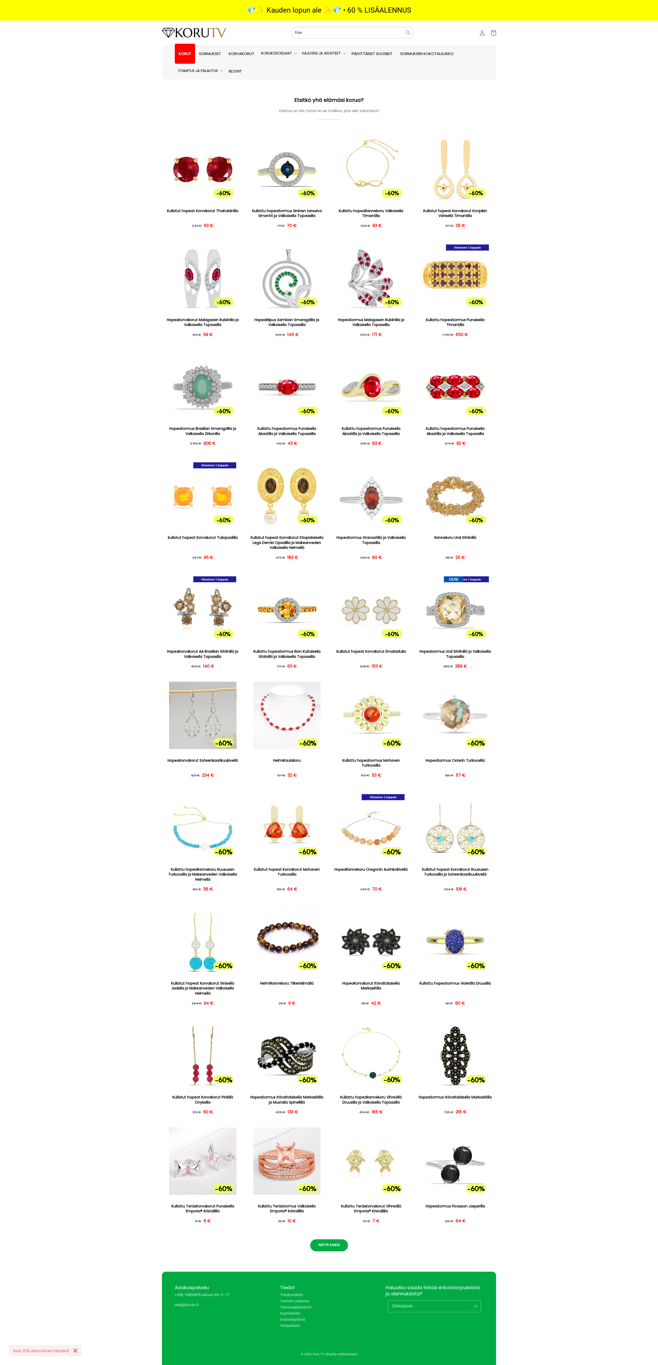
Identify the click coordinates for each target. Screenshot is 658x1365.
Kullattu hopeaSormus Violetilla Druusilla (455, 983)
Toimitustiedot (291, 1295)
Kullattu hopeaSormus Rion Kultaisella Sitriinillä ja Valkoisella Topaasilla (287, 654)
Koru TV (318, 1354)
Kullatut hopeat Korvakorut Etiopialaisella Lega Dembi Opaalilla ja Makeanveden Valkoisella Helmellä (287, 542)
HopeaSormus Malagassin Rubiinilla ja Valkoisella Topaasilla (371, 322)
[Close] (75, 1351)
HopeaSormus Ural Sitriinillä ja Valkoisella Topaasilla (455, 654)
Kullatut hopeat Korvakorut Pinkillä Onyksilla (202, 1100)
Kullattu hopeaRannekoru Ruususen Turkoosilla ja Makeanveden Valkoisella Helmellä (202, 874)
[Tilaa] (475, 1306)
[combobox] (352, 33)
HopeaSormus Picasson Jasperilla (455, 1206)
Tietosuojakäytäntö (295, 1307)
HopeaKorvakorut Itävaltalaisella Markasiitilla (371, 986)
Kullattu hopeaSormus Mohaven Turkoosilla (371, 763)
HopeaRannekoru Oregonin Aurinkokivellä (371, 869)
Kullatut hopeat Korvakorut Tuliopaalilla (203, 537)
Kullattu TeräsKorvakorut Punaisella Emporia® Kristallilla (202, 1209)
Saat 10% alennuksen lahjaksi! (41, 1350)
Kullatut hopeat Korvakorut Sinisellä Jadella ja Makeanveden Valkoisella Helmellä (202, 988)
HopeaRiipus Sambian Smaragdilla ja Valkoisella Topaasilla (286, 322)
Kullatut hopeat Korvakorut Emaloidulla (371, 651)
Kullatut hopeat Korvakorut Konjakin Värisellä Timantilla (455, 213)
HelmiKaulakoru (287, 760)
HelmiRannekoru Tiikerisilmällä (287, 983)
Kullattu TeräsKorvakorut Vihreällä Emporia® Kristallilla (371, 1209)
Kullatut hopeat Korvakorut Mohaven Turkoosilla (287, 872)
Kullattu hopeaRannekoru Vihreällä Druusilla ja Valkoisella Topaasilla (371, 1100)
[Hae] (408, 32)
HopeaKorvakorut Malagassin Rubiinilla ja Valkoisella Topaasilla (203, 322)
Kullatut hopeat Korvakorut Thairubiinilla (202, 210)
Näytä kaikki (329, 1244)
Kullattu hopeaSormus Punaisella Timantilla (455, 322)
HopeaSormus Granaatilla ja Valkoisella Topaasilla (371, 540)
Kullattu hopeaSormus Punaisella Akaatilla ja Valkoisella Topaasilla (287, 431)
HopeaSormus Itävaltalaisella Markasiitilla (455, 1097)
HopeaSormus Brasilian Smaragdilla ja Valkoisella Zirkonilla (202, 431)
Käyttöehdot (290, 1313)
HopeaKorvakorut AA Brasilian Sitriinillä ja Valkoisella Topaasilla (202, 654)
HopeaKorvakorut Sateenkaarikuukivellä (203, 760)
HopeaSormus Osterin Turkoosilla (455, 760)
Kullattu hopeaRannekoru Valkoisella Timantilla (371, 213)
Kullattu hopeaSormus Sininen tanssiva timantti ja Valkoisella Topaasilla (287, 213)
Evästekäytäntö (292, 1319)
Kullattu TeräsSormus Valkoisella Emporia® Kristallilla (287, 1209)
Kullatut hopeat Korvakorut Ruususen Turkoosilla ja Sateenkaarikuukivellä (455, 872)
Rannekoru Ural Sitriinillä (455, 537)
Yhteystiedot (290, 1326)
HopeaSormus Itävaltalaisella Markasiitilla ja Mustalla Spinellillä (286, 1100)
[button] (278, 53)
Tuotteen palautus (294, 1301)
